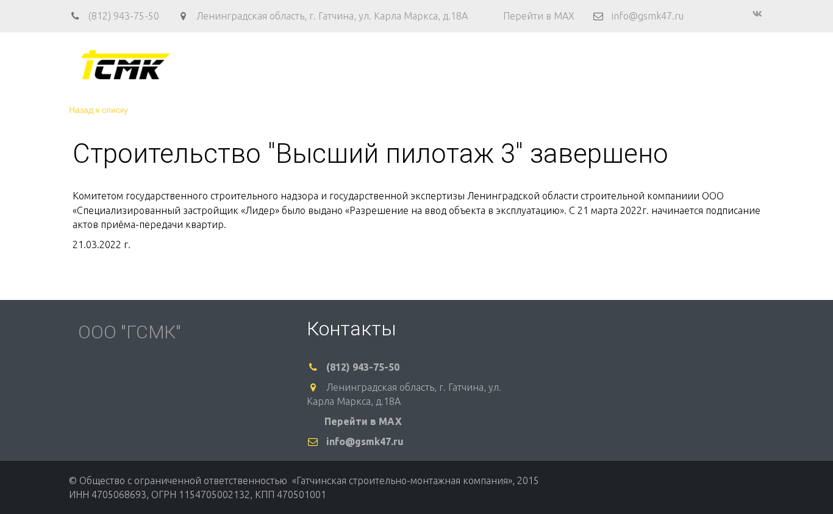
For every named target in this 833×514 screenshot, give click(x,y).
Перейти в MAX (538, 15)
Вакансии (584, 64)
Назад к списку (98, 109)
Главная (270, 64)
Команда (407, 64)
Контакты (522, 64)
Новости (643, 64)
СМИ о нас (702, 64)
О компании (333, 64)
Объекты (463, 64)
